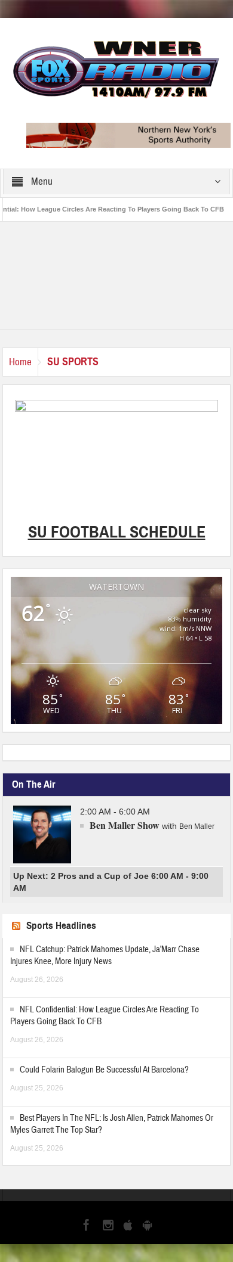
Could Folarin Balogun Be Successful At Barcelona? (104, 1070)
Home (20, 362)
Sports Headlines (61, 925)
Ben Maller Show (125, 825)
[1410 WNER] (116, 68)
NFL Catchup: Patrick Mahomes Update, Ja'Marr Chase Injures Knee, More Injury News (105, 955)
